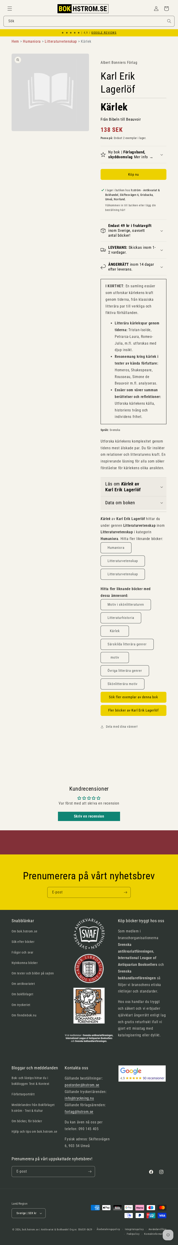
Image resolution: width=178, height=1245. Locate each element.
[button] (10, 8)
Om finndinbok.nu (24, 1015)
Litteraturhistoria (121, 618)
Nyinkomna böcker (25, 963)
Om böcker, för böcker (27, 1121)
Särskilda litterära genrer (127, 644)
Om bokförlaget (22, 994)
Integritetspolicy (134, 1229)
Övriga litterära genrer (125, 671)
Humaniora (116, 548)
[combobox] (89, 21)
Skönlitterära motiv (122, 684)
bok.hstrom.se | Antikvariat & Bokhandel (45, 1229)
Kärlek (115, 631)
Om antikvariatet (23, 984)
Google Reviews (103, 32)
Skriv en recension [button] (89, 816)
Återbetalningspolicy (108, 1229)
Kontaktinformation (155, 1233)
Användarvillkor (158, 1229)
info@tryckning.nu (79, 1098)
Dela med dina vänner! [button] (122, 726)
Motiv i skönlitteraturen (126, 604)
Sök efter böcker (23, 942)
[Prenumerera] (125, 892)
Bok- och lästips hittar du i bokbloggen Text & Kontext (30, 1081)
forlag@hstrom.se (79, 1111)
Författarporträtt (23, 1094)
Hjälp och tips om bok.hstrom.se (34, 1131)
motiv (115, 657)
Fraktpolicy (133, 1233)
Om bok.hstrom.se (25, 931)
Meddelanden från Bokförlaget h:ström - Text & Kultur (33, 1107)
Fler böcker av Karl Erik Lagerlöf (133, 710)
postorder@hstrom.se (82, 1085)
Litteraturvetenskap (123, 561)
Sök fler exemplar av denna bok (133, 697)
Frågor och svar (22, 952)
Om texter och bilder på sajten (33, 973)
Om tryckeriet (21, 1005)
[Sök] (169, 21)
